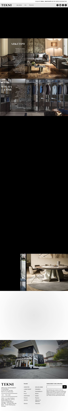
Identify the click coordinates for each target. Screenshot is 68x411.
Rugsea (37, 398)
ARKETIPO (26, 387)
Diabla (37, 395)
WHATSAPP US (49, 1)
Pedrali (26, 398)
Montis (37, 393)
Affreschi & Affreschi (38, 401)
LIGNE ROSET (27, 389)
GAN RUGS (27, 395)
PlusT (25, 393)
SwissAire (37, 403)
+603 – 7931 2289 (5, 395)
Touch (31, 5)
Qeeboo (26, 400)
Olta (25, 391)
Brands (19, 5)
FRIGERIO (37, 389)
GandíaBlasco (38, 391)
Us (25, 5)
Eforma (25, 403)
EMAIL (42, 1)
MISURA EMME (39, 387)
